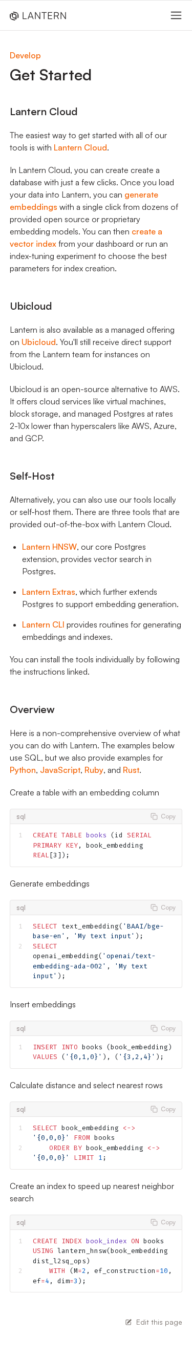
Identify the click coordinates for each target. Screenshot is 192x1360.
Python (23, 770)
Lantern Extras (48, 592)
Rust (131, 770)
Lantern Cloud (80, 147)
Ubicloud (39, 342)
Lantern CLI (43, 624)
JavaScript (60, 770)
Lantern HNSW (49, 547)
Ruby (93, 770)
